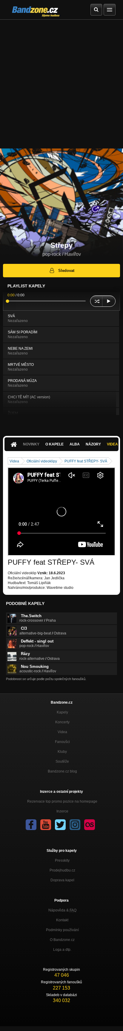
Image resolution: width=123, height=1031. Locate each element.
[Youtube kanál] (45, 824)
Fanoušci (62, 742)
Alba (75, 444)
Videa (14, 461)
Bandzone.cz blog (62, 771)
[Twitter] (60, 824)
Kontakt (62, 920)
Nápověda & (62, 910)
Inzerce (62, 811)
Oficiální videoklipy (42, 461)
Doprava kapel (62, 880)
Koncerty (62, 722)
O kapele (54, 444)
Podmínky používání (62, 930)
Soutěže (62, 761)
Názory (93, 444)
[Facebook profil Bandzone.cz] (31, 824)
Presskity (62, 860)
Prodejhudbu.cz (62, 870)
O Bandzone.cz (62, 940)
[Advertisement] (61, 84)
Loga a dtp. (62, 950)
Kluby (62, 752)
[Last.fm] (89, 824)
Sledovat (66, 270)
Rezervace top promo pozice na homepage (62, 801)
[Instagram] (75, 824)
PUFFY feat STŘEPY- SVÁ (85, 461)
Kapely (62, 712)
